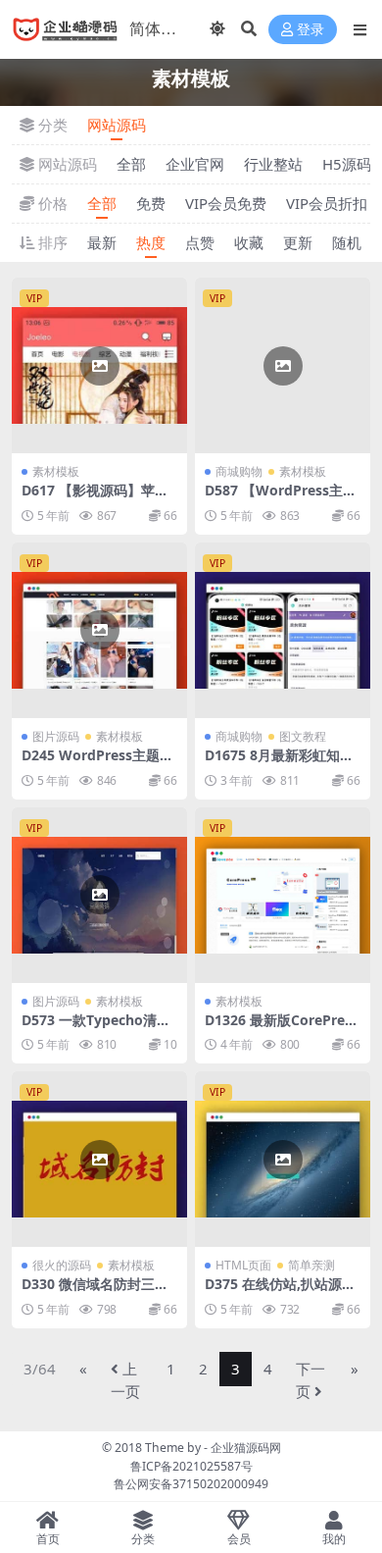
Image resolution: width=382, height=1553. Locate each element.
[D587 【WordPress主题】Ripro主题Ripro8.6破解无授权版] (282, 365)
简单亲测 (311, 1265)
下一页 (310, 1380)
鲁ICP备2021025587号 (191, 1466)
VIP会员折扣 (326, 203)
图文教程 (302, 736)
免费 (151, 203)
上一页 (125, 1380)
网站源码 (116, 124)
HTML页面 (243, 1265)
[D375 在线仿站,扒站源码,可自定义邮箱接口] (282, 1159)
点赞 (200, 242)
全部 (131, 164)
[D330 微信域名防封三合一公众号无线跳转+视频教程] (99, 1159)
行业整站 (273, 164)
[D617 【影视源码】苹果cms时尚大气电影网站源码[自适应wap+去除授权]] (99, 365)
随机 (346, 242)
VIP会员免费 (225, 203)
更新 (297, 242)
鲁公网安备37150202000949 (191, 1483)
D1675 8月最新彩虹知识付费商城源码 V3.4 (279, 763)
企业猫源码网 (246, 1447)
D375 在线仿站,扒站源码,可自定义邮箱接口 (282, 1292)
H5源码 (346, 164)
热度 (151, 242)
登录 (310, 30)
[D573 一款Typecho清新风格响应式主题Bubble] (99, 895)
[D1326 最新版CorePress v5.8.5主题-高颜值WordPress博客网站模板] (282, 895)
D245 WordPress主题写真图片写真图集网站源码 (97, 763)
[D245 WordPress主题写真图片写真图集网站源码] (99, 630)
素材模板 (55, 471)
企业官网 (195, 164)
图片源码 (55, 736)
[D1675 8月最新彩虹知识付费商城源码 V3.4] (282, 630)
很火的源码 (61, 1265)
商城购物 (239, 471)
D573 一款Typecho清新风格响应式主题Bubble (96, 1028)
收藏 (248, 242)
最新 (102, 242)
